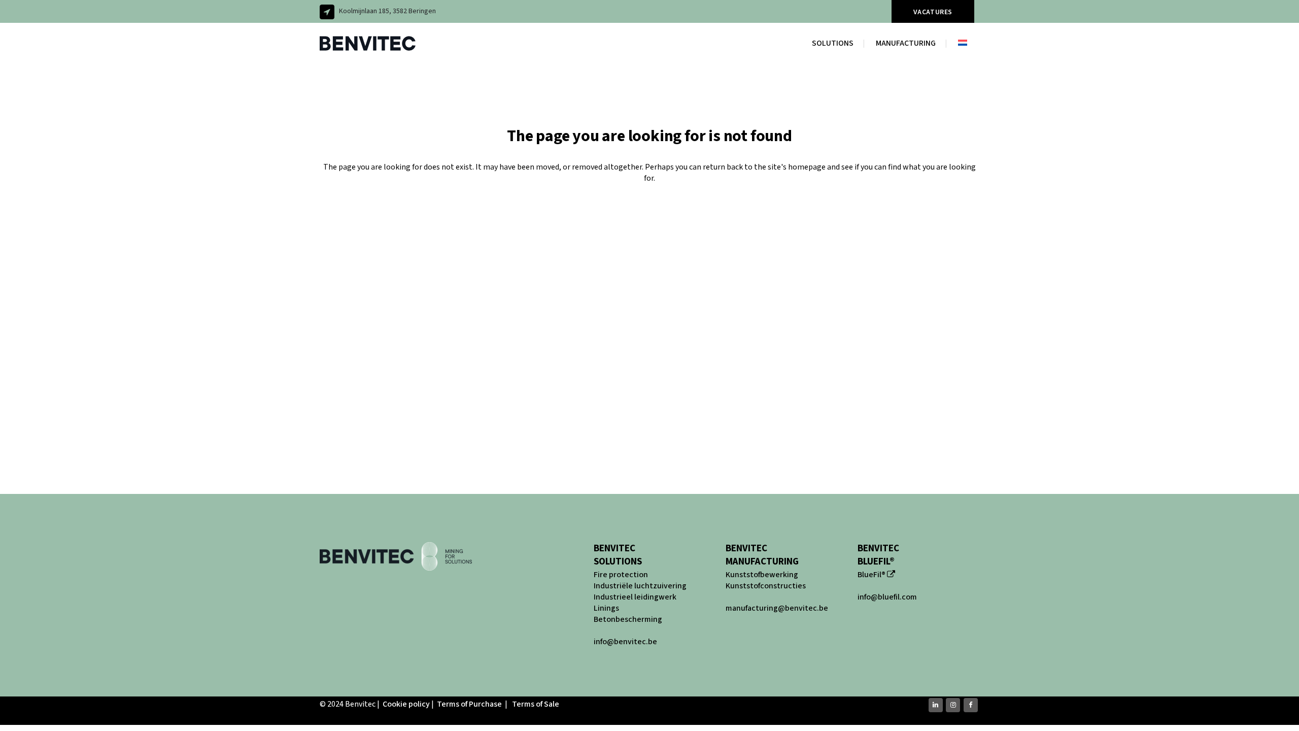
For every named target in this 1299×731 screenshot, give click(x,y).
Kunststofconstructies (766, 585)
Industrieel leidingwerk (635, 597)
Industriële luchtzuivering (640, 585)
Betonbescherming (628, 619)
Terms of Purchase (469, 704)
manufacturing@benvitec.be (777, 608)
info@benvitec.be (625, 641)
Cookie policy (406, 704)
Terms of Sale (535, 704)
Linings (606, 608)
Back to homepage (650, 220)
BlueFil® (871, 574)
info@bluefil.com (887, 597)
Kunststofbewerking (762, 574)
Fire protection (621, 574)
